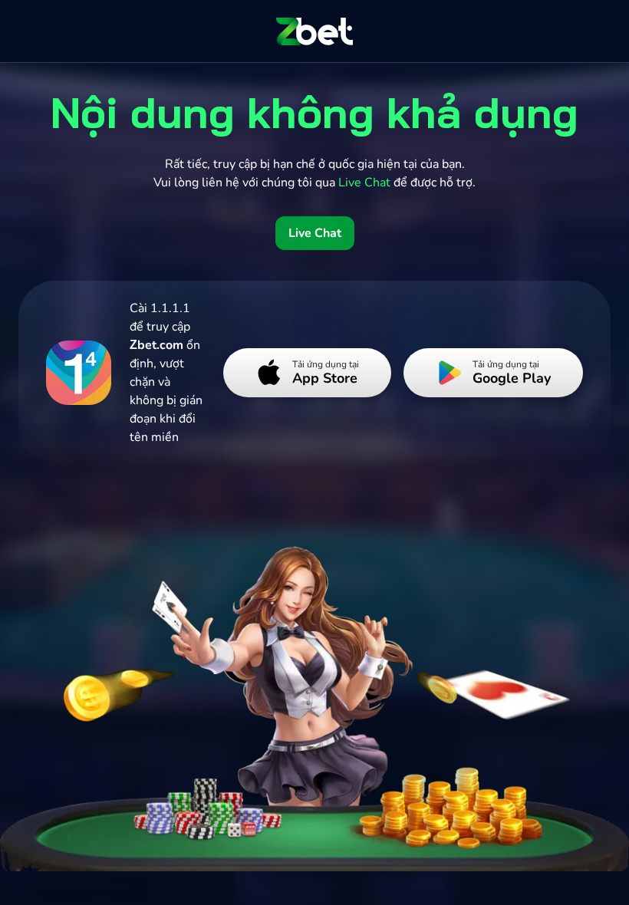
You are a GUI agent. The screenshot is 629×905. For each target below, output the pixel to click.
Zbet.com (156, 345)
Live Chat (314, 233)
